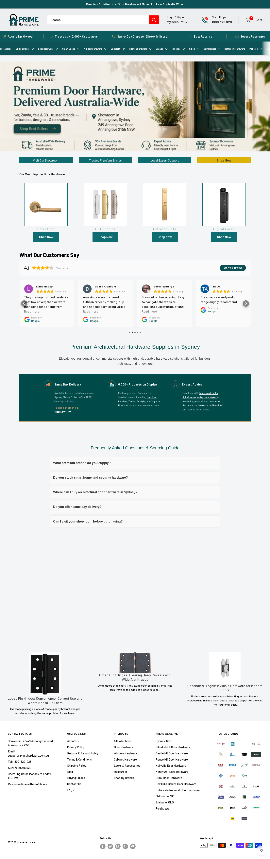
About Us (73, 741)
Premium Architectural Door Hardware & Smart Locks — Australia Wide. (135, 4)
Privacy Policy (76, 747)
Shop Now (224, 160)
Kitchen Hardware (138, 48)
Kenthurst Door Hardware (172, 771)
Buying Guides (76, 778)
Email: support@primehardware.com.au (28, 753)
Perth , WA (162, 808)
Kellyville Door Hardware (171, 765)
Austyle (141, 401)
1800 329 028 (222, 22)
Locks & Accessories (127, 765)
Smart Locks (68, 48)
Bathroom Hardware (235, 48)
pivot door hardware (193, 405)
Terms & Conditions (79, 759)
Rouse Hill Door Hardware (172, 759)
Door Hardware (46, 48)
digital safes (189, 397)
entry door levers (207, 397)
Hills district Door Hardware (173, 747)
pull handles (215, 405)
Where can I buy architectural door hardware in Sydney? (95, 492)
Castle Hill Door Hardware (172, 753)
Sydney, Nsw (164, 741)
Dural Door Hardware (169, 778)
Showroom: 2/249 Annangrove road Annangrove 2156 (30, 743)
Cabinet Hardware (125, 759)
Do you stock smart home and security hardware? (90, 477)
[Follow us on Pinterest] (125, 846)
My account (175, 22)
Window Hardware (93, 48)
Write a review (233, 267)
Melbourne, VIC (165, 796)
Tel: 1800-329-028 (19, 761)
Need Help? (219, 17)
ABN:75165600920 (19, 767)
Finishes (176, 48)
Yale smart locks (208, 393)
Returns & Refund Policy (82, 753)
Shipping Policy (76, 765)
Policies (253, 48)
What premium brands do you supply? (82, 463)
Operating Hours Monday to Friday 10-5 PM (29, 776)
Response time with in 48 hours (27, 784)
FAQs (70, 790)
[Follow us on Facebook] (103, 846)
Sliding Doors (22, 48)
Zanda (131, 401)
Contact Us (74, 784)
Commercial (210, 48)
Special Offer (118, 48)
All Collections (122, 741)
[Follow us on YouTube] (133, 846)
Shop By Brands (124, 778)
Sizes (192, 48)
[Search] (154, 19)
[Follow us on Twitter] (110, 846)
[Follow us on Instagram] (118, 846)
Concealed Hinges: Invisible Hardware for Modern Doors (224, 688)
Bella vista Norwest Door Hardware (178, 790)
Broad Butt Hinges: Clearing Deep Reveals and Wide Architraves (135, 677)
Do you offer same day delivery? (77, 506)
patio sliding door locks (207, 401)
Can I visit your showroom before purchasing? (88, 521)
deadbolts (187, 401)
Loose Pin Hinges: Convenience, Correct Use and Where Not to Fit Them (45, 700)
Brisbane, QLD (165, 802)
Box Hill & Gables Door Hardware (176, 784)
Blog (70, 771)
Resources (120, 771)
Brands (159, 48)
